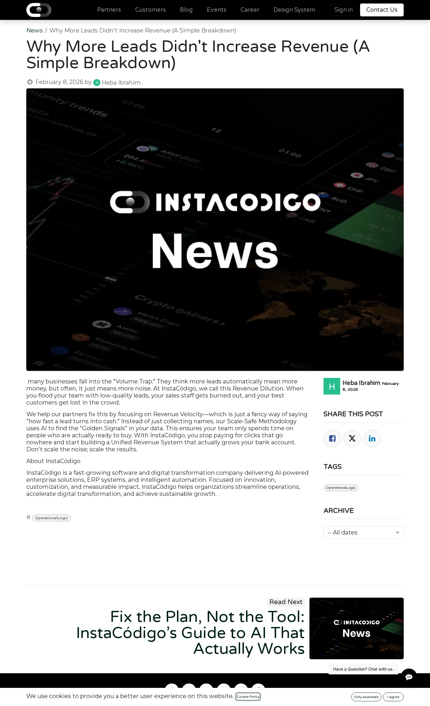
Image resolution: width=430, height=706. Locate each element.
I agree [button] (393, 697)
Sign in (343, 9)
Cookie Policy (248, 697)
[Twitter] (352, 438)
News (34, 30)
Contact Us (382, 9)
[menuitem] (109, 10)
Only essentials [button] (366, 697)
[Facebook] (332, 438)
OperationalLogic (51, 518)
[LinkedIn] (372, 438)
